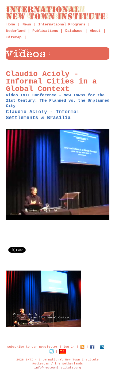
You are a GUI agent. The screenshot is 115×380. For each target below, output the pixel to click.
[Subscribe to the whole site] (82, 346)
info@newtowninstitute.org (57, 367)
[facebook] (92, 346)
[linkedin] (102, 346)
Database (73, 31)
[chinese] (62, 351)
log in (69, 346)
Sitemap (13, 37)
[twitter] (51, 351)
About (95, 31)
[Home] (57, 12)
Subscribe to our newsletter (32, 346)
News (26, 24)
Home (10, 24)
